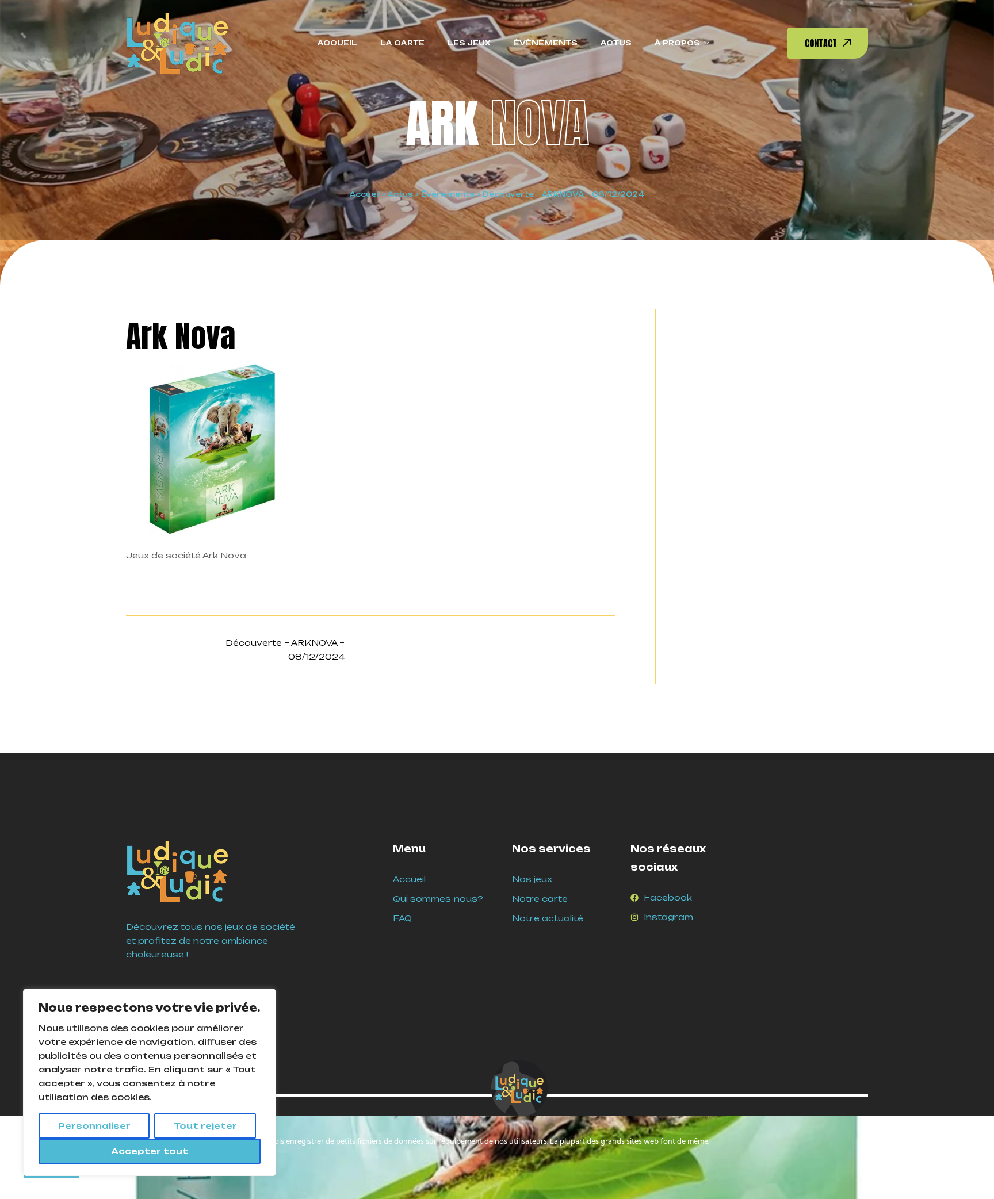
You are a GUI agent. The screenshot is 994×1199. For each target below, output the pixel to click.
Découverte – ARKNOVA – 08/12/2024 (285, 649)
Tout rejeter (205, 1126)
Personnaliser (94, 1126)
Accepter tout (149, 1151)
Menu (409, 849)
